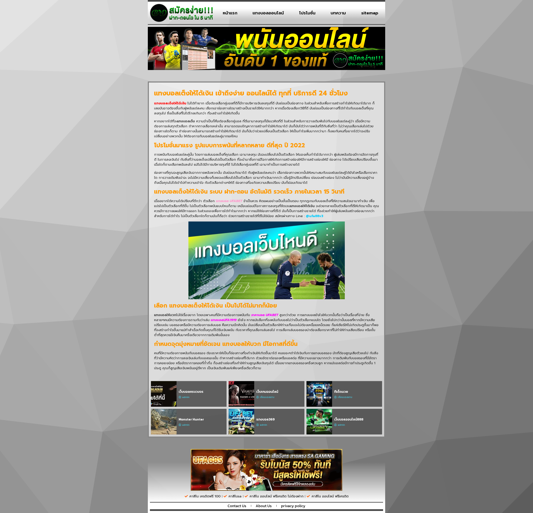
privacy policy (293, 506)
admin (185, 397)
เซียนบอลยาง (267, 397)
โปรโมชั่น (307, 13)
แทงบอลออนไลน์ (268, 13)
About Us (264, 506)
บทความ (338, 13)
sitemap (369, 13)
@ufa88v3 (314, 216)
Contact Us (237, 506)
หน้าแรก (230, 13)
